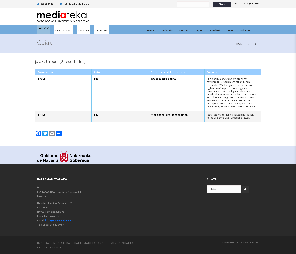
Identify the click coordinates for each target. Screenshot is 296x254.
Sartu (238, 3)
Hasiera (43, 243)
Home (240, 43)
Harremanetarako (89, 243)
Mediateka (61, 243)
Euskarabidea (248, 242)
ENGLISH (83, 30)
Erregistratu (251, 3)
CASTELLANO (63, 30)
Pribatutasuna (49, 247)
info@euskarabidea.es (76, 4)
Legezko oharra (121, 243)
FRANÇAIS (101, 30)
